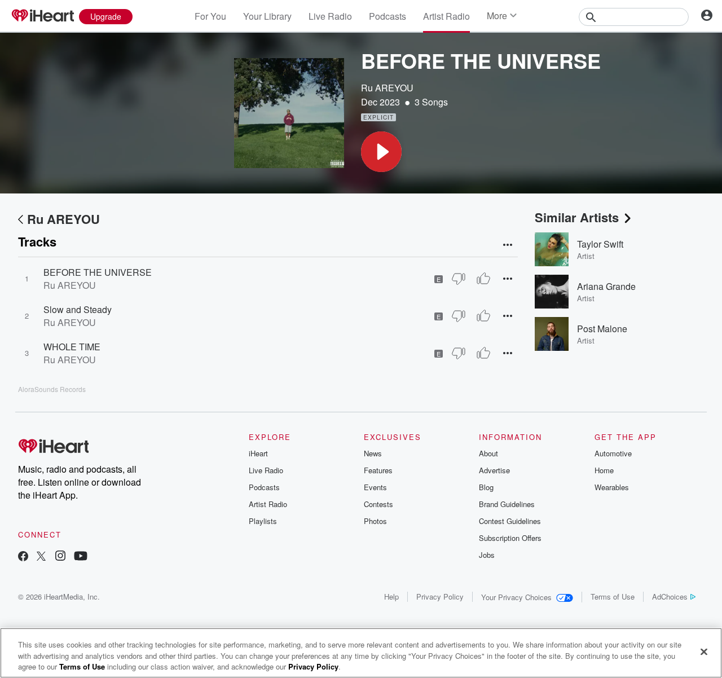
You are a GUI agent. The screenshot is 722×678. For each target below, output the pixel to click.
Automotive (613, 453)
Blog (486, 487)
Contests (378, 504)
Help (391, 596)
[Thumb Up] (483, 278)
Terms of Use (613, 596)
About (488, 453)
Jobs (487, 554)
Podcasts (387, 16)
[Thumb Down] (458, 278)
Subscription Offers (510, 537)
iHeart (258, 453)
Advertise (494, 470)
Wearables (612, 487)
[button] (381, 151)
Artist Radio (446, 16)
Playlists (263, 521)
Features (378, 470)
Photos (375, 521)
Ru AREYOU (387, 87)
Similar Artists (577, 217)
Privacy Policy (440, 596)
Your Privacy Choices (516, 597)
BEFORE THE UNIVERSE (97, 272)
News (373, 453)
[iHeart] (42, 16)
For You (210, 16)
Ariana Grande (606, 286)
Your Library (267, 16)
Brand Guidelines (507, 504)
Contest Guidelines (510, 521)
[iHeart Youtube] (80, 557)
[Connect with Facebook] (23, 557)
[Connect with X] (41, 557)
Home (604, 470)
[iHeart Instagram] (60, 557)
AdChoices (670, 596)
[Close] (704, 651)
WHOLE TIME (71, 346)
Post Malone (602, 328)
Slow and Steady (77, 309)
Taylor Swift (600, 243)
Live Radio (330, 16)
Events (375, 487)
